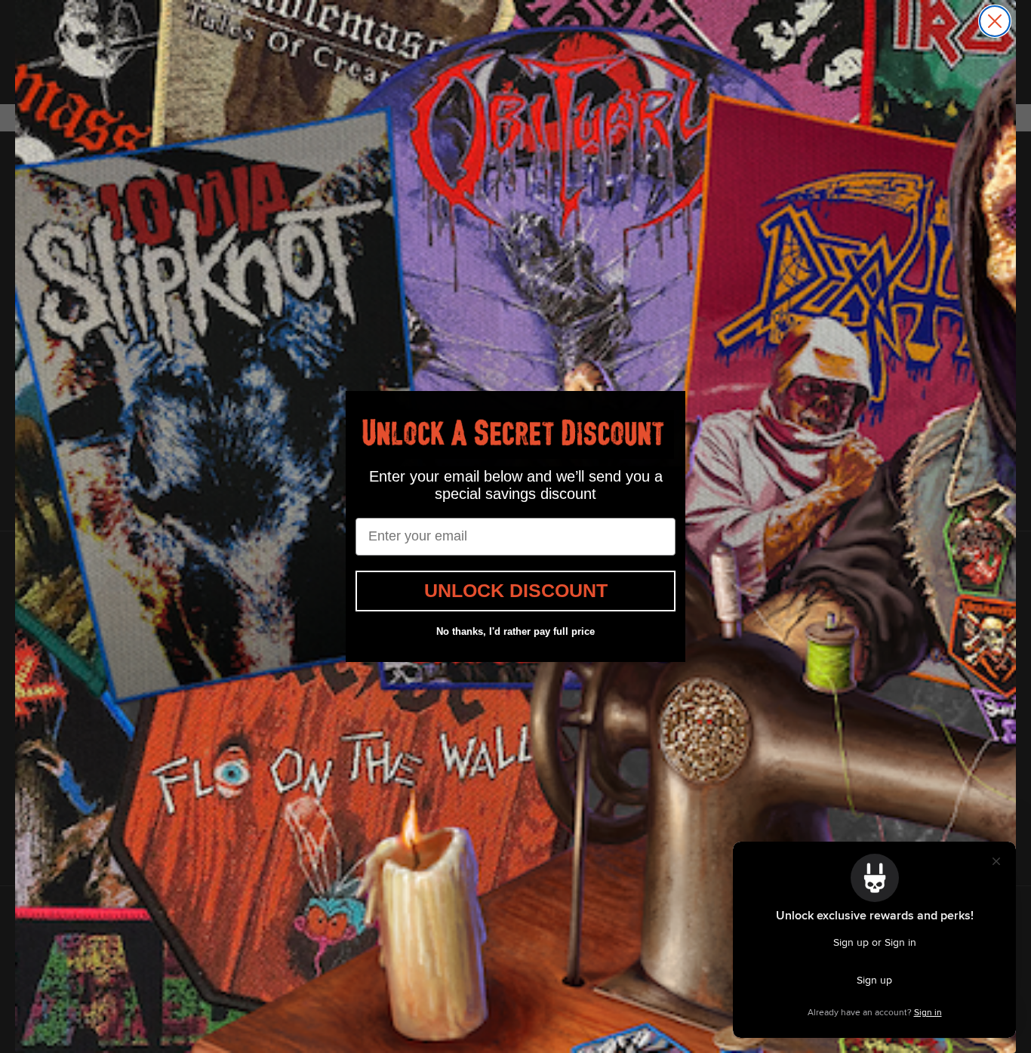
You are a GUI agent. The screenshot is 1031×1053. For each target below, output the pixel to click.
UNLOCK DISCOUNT (516, 590)
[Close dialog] (995, 21)
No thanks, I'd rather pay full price (515, 631)
